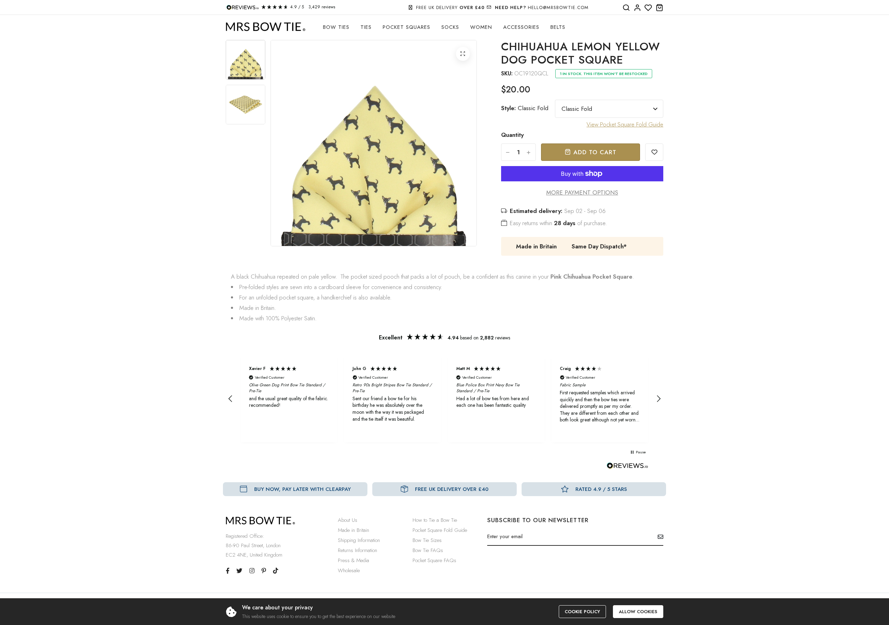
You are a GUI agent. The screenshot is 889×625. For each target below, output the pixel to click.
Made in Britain (353, 530)
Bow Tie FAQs (428, 550)
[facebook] (228, 571)
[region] (444, 398)
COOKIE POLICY (582, 611)
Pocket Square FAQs (434, 560)
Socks (450, 27)
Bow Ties (336, 27)
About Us (347, 520)
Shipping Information (359, 540)
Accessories (521, 27)
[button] (230, 398)
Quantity (512, 135)
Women (481, 27)
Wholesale (349, 570)
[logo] (266, 26)
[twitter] (239, 571)
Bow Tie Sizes (427, 540)
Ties (366, 27)
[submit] (658, 537)
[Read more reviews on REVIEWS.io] (627, 467)
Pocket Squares (406, 27)
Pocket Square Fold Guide (440, 530)
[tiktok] (275, 571)
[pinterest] (263, 571)
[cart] (659, 8)
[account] (637, 8)
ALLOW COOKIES (638, 611)
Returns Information (357, 550)
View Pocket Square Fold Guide (625, 124)
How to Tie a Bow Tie (435, 520)
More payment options (582, 192)
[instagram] (252, 571)
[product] (463, 54)
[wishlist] (648, 8)
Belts (557, 27)
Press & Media (353, 560)
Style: (524, 108)
